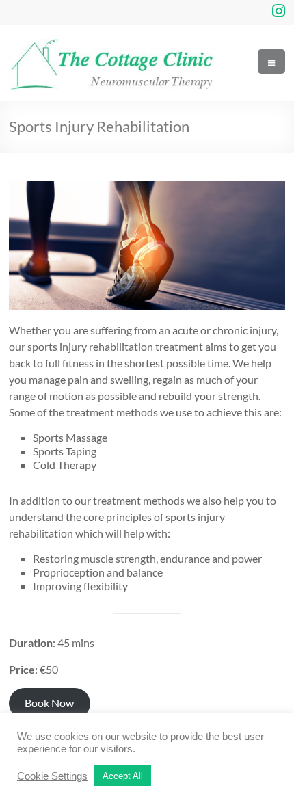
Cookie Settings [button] (52, 776)
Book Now (49, 702)
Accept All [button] (123, 776)
